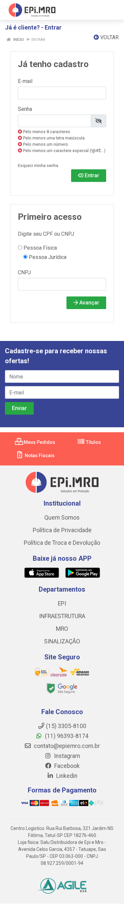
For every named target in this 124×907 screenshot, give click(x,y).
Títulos (93, 442)
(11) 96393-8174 (66, 736)
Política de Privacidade (62, 530)
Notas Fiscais (39, 455)
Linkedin (66, 776)
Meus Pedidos (39, 442)
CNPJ (24, 272)
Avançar (88, 302)
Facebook (66, 766)
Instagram (66, 756)
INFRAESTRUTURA (62, 616)
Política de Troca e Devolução (62, 542)
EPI (62, 603)
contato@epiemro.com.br (66, 746)
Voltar (109, 37)
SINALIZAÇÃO (62, 641)
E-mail (25, 81)
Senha (25, 109)
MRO (62, 628)
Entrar (91, 175)
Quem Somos (62, 517)
